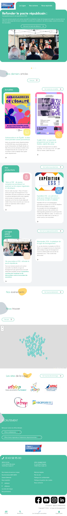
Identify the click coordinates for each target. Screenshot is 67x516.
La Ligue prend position (8, 234)
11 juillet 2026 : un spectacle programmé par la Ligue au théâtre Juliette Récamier (46, 142)
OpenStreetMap (60, 367)
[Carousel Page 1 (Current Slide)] (31, 68)
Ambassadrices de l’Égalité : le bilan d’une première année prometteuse (17, 139)
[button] (36, 345)
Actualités (9, 90)
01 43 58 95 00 (13, 458)
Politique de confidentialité (41, 477)
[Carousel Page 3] (35, 68)
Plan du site (37, 475)
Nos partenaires (6, 491)
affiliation (7, 486)
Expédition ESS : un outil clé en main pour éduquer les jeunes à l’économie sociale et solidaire (48, 198)
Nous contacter (38, 483)
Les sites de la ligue (7, 489)
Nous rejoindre (46, 6)
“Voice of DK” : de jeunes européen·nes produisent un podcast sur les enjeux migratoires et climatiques (17, 185)
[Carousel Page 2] (33, 68)
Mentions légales (39, 472)
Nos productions (10, 169)
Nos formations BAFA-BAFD (9, 475)
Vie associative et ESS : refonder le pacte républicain (17, 262)
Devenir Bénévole (6, 477)
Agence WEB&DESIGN (59, 505)
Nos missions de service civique (10, 472)
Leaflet (56, 367)
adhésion (7, 483)
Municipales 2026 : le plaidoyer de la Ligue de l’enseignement (49, 242)
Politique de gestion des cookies (43, 480)
